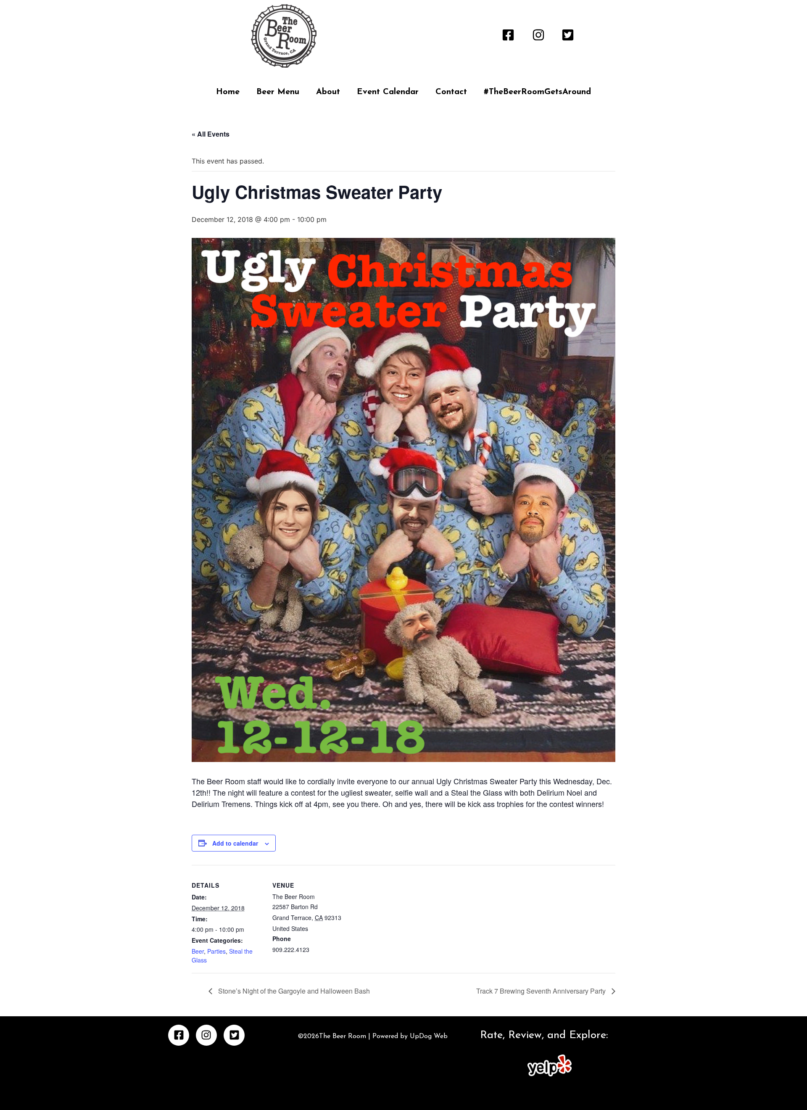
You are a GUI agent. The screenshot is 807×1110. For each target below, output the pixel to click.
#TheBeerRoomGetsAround (537, 92)
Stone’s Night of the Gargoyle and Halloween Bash (293, 991)
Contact (451, 92)
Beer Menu (277, 92)
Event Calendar (388, 92)
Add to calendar (235, 843)
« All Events (210, 134)
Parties (216, 951)
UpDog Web (428, 1036)
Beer (198, 951)
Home (228, 92)
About (328, 92)
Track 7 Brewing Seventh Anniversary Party (541, 991)
